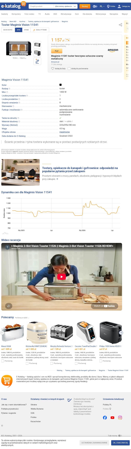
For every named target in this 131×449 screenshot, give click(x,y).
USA (32, 413)
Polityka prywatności (10, 409)
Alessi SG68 (6, 346)
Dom (77, 14)
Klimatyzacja (66, 14)
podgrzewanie (65, 112)
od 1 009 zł (6, 349)
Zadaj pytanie (41, 30)
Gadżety (4, 14)
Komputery (16, 14)
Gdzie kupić (8, 30)
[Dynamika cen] (67, 40)
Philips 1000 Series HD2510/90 (111, 346)
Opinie (26, 30)
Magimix (65, 21)
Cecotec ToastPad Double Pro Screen (90, 346)
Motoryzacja (101, 14)
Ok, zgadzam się (120, 443)
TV (39, 14)
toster (62, 88)
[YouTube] (112, 417)
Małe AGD (13, 21)
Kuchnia (22, 21)
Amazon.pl (55, 62)
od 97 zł (103, 349)
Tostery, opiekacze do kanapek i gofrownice (43, 21)
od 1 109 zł (55, 349)
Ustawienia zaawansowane (94, 443)
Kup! (56, 51)
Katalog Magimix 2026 (8, 153)
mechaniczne (65, 106)
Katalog (4, 21)
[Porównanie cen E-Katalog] (13, 6)
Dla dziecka (87, 14)
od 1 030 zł (31, 349)
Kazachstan (36, 421)
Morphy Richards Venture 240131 (63, 346)
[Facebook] (105, 418)
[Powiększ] (19, 48)
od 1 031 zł (80, 349)
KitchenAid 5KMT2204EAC (36, 346)
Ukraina (34, 405)
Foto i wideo (29, 14)
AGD (55, 14)
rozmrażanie (64, 114)
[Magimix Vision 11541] (37, 44)
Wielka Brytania (37, 409)
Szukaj (85, 6)
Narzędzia (114, 14)
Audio (47, 14)
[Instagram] (120, 418)
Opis (18, 30)
